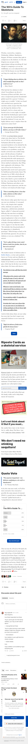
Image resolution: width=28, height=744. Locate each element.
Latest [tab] (7, 670)
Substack (6, 740)
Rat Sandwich (9, 249)
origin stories (4, 558)
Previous (6, 587)
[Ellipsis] (26, 612)
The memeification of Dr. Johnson (9, 675)
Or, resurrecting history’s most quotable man (9, 679)
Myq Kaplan (8, 612)
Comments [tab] (5, 598)
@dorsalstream (5, 259)
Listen (24, 16)
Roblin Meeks (5, 255)
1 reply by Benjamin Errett (13, 655)
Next (23, 587)
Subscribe (19, 2)
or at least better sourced (15, 136)
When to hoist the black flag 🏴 (9, 689)
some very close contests (13, 432)
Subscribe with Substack (15, 723)
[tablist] (8, 598)
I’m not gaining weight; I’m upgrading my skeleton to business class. (15, 298)
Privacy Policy (19, 730)
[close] (23, 692)
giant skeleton (17, 558)
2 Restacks (19, 576)
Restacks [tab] (11, 598)
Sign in (24, 2)
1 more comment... (6, 662)
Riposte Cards (5, 372)
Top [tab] (3, 670)
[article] (14, 679)
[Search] (25, 670)
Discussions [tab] (13, 670)
